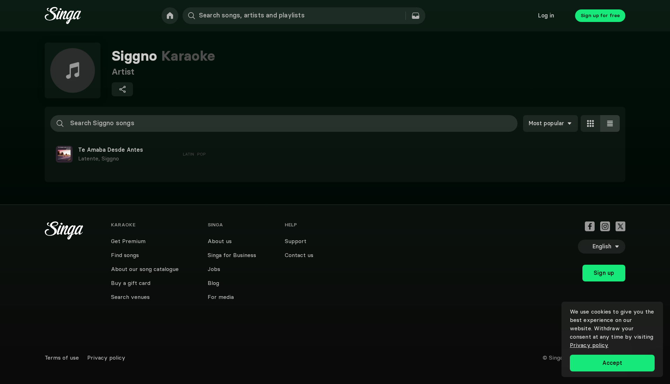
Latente (90, 158)
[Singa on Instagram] (605, 226)
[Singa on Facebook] (590, 226)
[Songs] (415, 16)
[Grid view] (590, 123)
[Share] (122, 89)
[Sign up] (603, 257)
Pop (201, 154)
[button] (335, 154)
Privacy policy (589, 344)
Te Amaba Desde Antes (110, 150)
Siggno (110, 158)
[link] (170, 15)
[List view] (610, 123)
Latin (188, 154)
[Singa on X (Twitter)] (620, 226)
